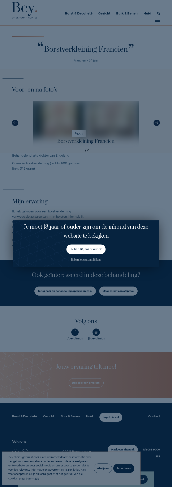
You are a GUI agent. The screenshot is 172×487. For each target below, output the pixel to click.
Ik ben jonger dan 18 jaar (86, 259)
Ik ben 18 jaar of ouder (86, 249)
